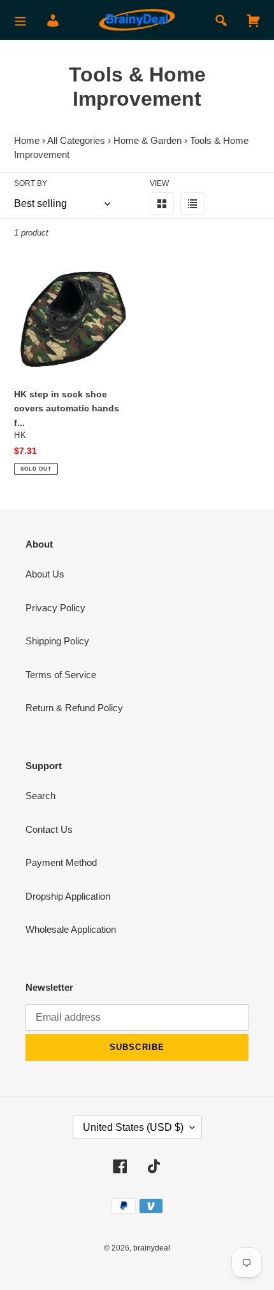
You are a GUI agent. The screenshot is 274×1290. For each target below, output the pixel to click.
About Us (44, 574)
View (159, 183)
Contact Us (49, 829)
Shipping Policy (57, 640)
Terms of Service (60, 674)
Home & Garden (147, 140)
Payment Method (61, 862)
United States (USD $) (133, 1127)
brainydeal (151, 1248)
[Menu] (20, 20)
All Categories (76, 140)
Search (40, 795)
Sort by (30, 183)
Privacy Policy (55, 607)
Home (27, 140)
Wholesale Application (70, 929)
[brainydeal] (137, 20)
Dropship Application (67, 896)
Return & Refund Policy (74, 707)
